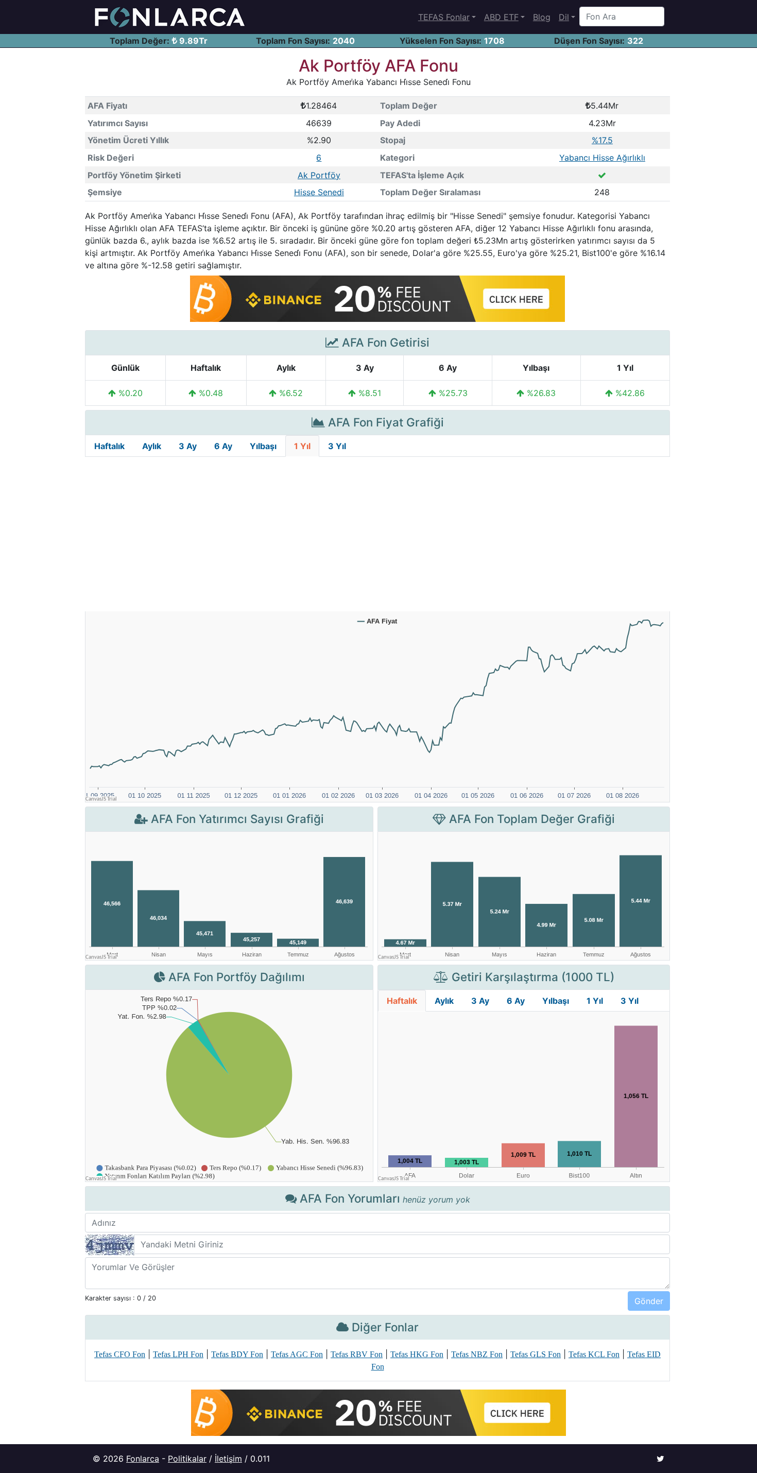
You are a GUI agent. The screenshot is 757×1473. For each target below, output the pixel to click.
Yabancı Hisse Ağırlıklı (602, 157)
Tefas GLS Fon (535, 1354)
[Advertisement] (377, 534)
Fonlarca (142, 1458)
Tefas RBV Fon (357, 1354)
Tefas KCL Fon (594, 1354)
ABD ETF (501, 17)
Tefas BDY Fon (237, 1354)
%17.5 (602, 140)
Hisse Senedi (319, 192)
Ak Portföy (319, 175)
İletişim (228, 1458)
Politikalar (187, 1458)
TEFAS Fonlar (444, 17)
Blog (541, 17)
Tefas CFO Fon (119, 1354)
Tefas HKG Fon (416, 1354)
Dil (564, 17)
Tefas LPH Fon (178, 1354)
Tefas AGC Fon (297, 1354)
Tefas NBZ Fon (477, 1354)
